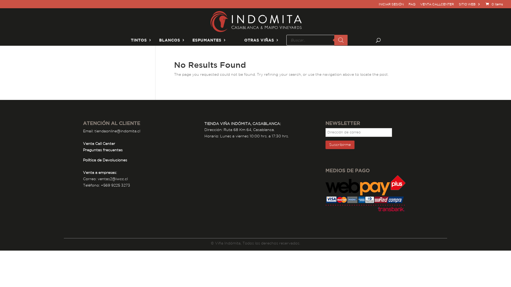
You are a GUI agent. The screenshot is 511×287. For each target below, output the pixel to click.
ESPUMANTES (206, 40)
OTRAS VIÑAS (259, 40)
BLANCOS (169, 40)
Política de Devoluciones (105, 160)
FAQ (412, 4)
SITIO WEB (467, 4)
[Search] (341, 40)
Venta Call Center (99, 143)
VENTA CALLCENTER (437, 4)
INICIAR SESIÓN (391, 4)
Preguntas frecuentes (103, 150)
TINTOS (139, 40)
